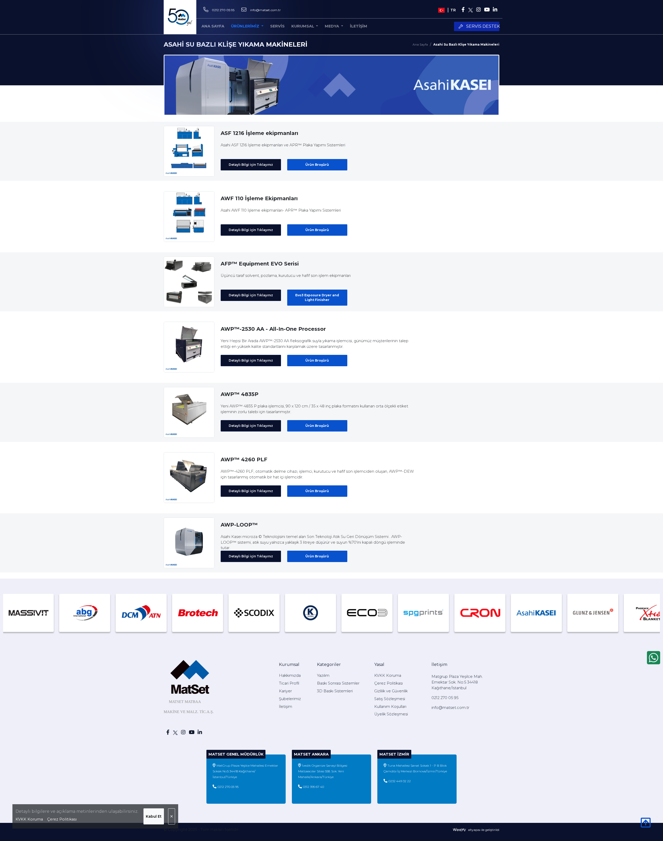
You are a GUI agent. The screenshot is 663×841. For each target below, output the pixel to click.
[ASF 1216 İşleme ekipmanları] (189, 151)
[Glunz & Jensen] (554, 613)
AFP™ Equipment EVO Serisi (260, 264)
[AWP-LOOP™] (189, 542)
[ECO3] (329, 613)
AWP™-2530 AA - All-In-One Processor (273, 329)
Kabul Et (154, 816)
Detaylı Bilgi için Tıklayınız (251, 165)
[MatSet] (180, 17)
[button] (304, 26)
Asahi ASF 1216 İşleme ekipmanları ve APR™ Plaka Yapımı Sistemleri (283, 145)
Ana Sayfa (420, 44)
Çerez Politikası (62, 819)
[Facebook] (463, 10)
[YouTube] (486, 10)
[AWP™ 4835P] (189, 412)
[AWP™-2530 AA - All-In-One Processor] (189, 346)
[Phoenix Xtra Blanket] (611, 613)
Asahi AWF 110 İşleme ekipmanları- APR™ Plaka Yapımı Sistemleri (281, 210)
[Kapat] (171, 816)
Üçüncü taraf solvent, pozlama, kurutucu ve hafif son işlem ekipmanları (286, 275)
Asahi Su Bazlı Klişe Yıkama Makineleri (466, 44)
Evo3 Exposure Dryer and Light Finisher (317, 297)
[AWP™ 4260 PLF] (189, 477)
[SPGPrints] (385, 613)
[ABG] (46, 613)
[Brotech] (159, 613)
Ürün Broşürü (317, 165)
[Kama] (272, 613)
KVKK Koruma (29, 819)
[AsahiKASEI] (498, 613)
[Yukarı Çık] (646, 825)
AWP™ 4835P (239, 394)
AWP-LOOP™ (239, 525)
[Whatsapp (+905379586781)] (653, 657)
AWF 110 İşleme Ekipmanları (259, 198)
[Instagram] (478, 10)
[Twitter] (470, 10)
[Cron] (441, 613)
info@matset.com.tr (265, 10)
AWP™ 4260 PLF (244, 459)
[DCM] (103, 613)
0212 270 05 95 (223, 10)
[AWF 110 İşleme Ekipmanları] (189, 216)
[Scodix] (216, 613)
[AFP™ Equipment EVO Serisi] (189, 281)
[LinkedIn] (495, 10)
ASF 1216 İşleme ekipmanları (259, 133)
